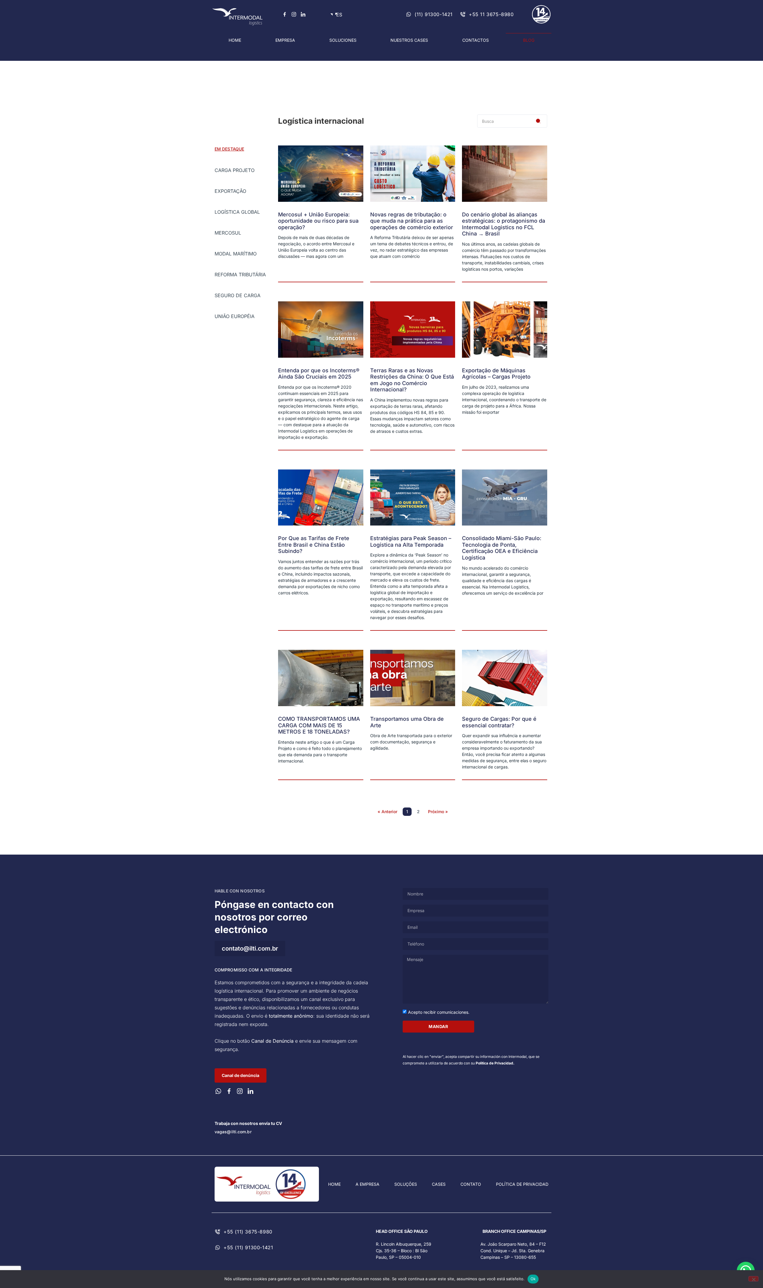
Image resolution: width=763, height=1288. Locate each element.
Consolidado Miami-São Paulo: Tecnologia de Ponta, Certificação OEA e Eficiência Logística (501, 548)
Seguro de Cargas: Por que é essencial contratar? (499, 722)
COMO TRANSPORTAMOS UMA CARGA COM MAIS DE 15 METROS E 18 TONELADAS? (319, 725)
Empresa (285, 40)
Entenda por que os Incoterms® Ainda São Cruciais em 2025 (318, 373)
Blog (528, 40)
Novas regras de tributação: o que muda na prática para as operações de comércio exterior (411, 220)
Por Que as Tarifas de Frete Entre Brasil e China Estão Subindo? (313, 544)
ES (338, 15)
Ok (533, 1278)
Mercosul (228, 233)
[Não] (753, 1278)
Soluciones (342, 40)
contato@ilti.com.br (250, 948)
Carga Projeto (235, 170)
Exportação (230, 191)
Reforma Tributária (240, 275)
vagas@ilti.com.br (233, 1131)
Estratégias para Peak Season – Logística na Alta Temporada (410, 541)
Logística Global (237, 212)
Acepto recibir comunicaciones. (438, 1012)
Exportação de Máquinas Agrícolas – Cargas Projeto (496, 373)
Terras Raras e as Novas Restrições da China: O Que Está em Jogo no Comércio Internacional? (412, 380)
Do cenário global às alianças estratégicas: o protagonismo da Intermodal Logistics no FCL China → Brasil (503, 224)
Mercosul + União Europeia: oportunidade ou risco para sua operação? (318, 220)
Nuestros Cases (409, 40)
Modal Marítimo (236, 254)
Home (235, 40)
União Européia (235, 316)
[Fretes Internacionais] (285, 14)
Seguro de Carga (237, 295)
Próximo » (438, 811)
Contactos (475, 40)
